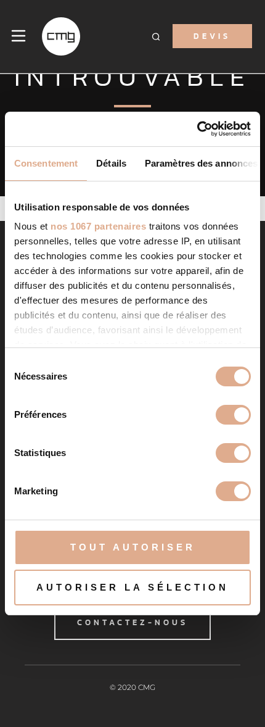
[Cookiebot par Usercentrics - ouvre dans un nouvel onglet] (197, 129)
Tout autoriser (132, 547)
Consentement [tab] (46, 163)
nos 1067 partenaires (98, 226)
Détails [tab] (111, 163)
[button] (156, 36)
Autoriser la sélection (132, 587)
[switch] (233, 415)
